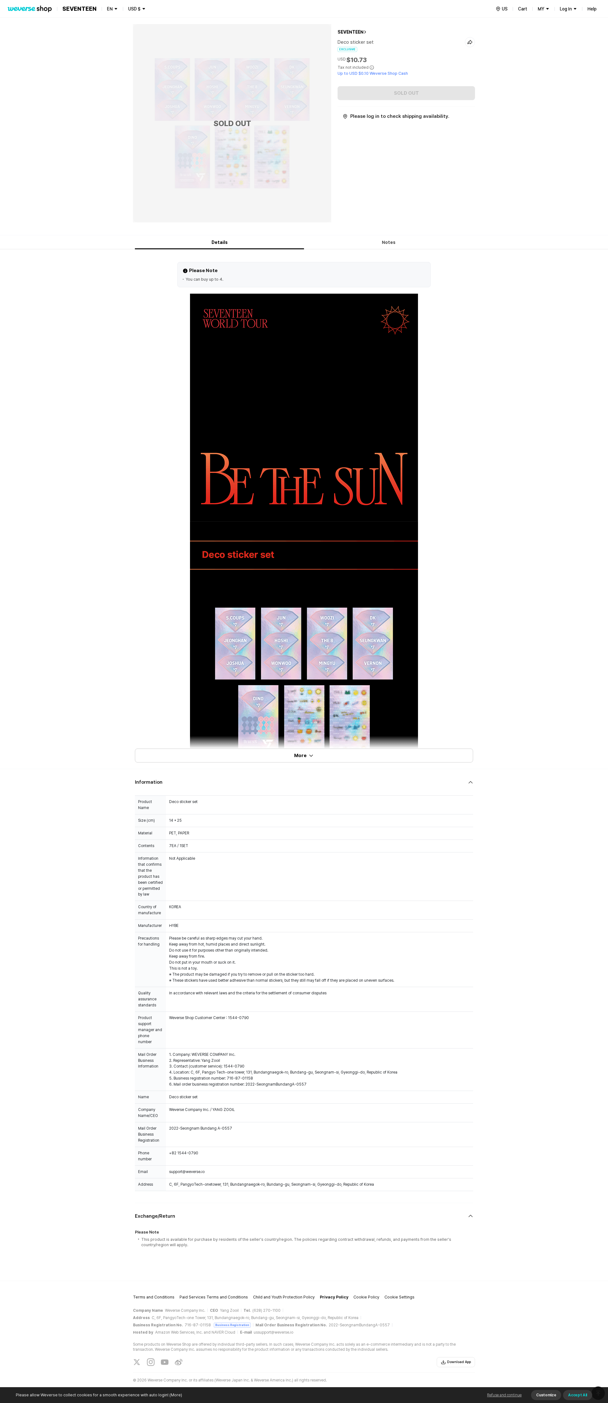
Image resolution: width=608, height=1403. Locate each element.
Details (220, 242)
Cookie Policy (366, 1297)
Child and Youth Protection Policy (284, 1297)
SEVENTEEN (351, 32)
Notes (389, 242)
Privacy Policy (334, 1297)
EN (110, 8)
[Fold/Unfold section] (304, 782)
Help (592, 8)
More (300, 755)
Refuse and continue (504, 1395)
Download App (459, 1362)
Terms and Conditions (153, 1297)
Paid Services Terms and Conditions (214, 1297)
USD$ (134, 8)
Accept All (577, 1395)
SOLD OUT (406, 93)
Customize (546, 1395)
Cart (522, 8)
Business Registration (232, 1325)
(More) (175, 1395)
